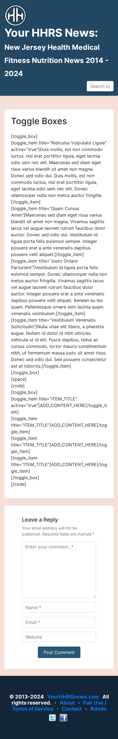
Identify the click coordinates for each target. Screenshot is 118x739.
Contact (72, 709)
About (67, 703)
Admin (98, 709)
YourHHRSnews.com (73, 697)
